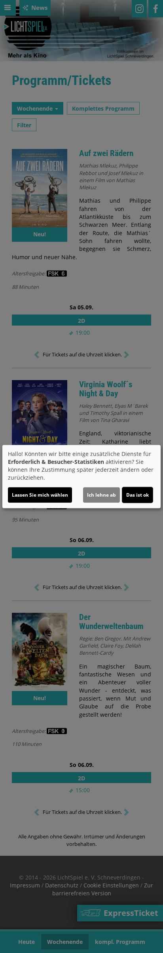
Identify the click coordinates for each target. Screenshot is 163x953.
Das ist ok (137, 495)
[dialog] (81, 476)
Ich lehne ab (101, 495)
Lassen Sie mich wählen (40, 495)
